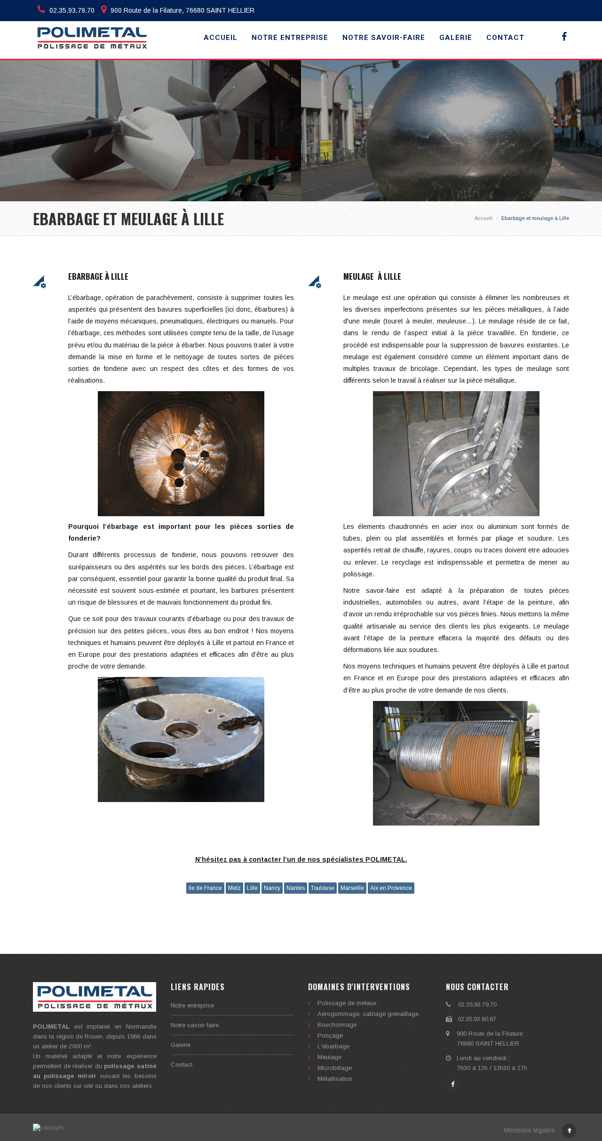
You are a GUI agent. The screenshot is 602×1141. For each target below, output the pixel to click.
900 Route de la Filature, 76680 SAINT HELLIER (181, 10)
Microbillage (334, 1067)
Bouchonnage (336, 1024)
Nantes (295, 888)
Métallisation (334, 1078)
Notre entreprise (290, 37)
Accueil (221, 37)
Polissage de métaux (347, 1003)
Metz (234, 888)
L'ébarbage (333, 1046)
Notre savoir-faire (383, 37)
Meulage (329, 1057)
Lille (252, 888)
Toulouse (322, 888)
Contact (505, 37)
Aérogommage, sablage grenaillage (368, 1013)
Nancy (272, 888)
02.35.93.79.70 (71, 10)
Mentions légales (529, 1130)
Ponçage (330, 1035)
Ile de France (205, 888)
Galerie (455, 37)
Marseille (352, 888)
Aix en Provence (391, 888)
